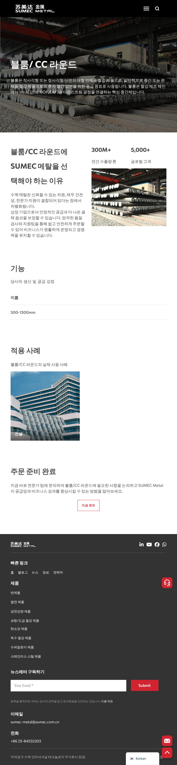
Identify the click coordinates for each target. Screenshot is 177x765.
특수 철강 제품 (21, 638)
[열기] (146, 8)
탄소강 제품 (19, 629)
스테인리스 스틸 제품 (26, 656)
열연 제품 (17, 602)
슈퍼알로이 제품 (22, 647)
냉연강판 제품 (21, 611)
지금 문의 (88, 505)
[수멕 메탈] (35, 8)
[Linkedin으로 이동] (141, 545)
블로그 (23, 572)
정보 (46, 572)
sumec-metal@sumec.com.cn (35, 722)
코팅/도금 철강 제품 (25, 620)
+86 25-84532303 (26, 741)
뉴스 (35, 572)
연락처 (58, 572)
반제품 (15, 593)
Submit (145, 685)
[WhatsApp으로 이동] (164, 545)
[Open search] (157, 8)
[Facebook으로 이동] (157, 545)
